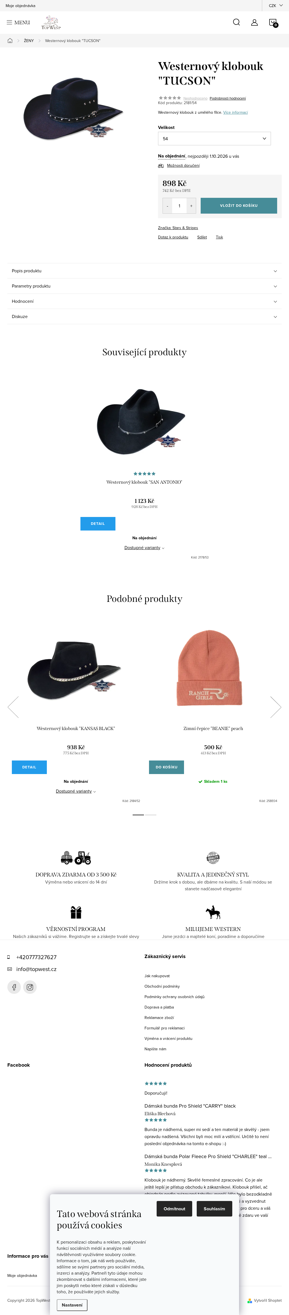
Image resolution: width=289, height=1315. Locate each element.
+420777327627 (36, 957)
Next (275, 707)
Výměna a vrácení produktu (168, 1038)
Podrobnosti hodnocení (228, 98)
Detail (98, 523)
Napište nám (155, 1048)
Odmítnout (174, 1209)
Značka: (178, 228)
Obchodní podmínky (162, 986)
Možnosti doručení (183, 165)
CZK (272, 5)
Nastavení (72, 1305)
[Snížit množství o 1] (167, 205)
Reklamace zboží (159, 1017)
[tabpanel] (144, 468)
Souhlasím (214, 1209)
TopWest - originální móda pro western (14, 987)
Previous (13, 707)
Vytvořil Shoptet (268, 1300)
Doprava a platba (159, 1007)
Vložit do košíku (239, 205)
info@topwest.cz (36, 969)
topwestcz (30, 987)
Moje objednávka (20, 5)
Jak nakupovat (157, 975)
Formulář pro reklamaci (164, 1028)
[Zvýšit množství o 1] (191, 205)
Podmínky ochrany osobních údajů (174, 996)
